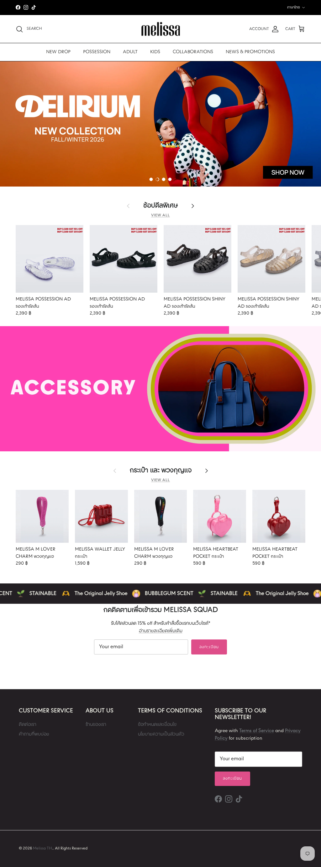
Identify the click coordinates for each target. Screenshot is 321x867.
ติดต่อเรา (27, 724)
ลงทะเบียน (208, 647)
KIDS (155, 52)
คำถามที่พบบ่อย (34, 734)
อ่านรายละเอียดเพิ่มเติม (160, 631)
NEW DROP (58, 52)
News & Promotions (250, 52)
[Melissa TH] (160, 29)
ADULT (130, 52)
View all (160, 215)
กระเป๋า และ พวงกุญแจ (161, 470)
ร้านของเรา (96, 724)
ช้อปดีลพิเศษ (160, 206)
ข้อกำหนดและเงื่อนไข (157, 724)
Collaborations (193, 52)
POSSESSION (96, 52)
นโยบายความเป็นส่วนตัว (161, 734)
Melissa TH (42, 848)
